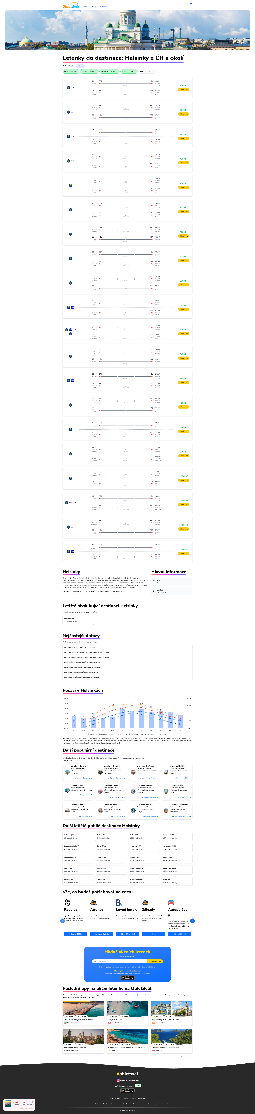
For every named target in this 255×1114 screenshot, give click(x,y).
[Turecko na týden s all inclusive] (171, 1037)
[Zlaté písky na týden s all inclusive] (83, 1009)
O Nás (105, 1104)
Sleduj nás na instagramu (129, 1080)
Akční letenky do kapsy (127, 1086)
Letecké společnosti (138, 1098)
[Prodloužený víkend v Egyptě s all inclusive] (127, 1037)
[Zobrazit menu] (190, 4)
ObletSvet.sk (115, 1104)
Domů (85, 7)
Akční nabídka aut (179, 934)
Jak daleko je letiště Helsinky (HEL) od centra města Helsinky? (87, 652)
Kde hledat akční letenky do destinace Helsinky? (82, 677)
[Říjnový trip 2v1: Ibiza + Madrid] (171, 1009)
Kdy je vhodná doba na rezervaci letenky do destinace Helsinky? (87, 657)
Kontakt (97, 1104)
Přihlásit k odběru (155, 962)
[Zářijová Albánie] (127, 1009)
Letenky (93, 7)
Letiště (125, 1098)
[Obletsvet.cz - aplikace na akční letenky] (127, 978)
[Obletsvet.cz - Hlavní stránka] (71, 4)
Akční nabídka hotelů (127, 934)
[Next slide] (192, 921)
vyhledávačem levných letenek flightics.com (139, 995)
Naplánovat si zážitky (101, 934)
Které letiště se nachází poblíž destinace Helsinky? (82, 662)
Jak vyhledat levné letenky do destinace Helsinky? (82, 667)
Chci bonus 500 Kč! (75, 934)
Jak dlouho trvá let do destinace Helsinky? (79, 647)
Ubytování (103, 7)
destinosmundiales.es (144, 1104)
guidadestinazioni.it (162, 1104)
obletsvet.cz (130, 1111)
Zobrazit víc (184, 89)
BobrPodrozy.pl (128, 1104)
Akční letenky (115, 1098)
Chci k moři (153, 934)
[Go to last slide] (62, 921)
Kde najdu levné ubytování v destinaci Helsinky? (81, 672)
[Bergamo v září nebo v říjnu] (83, 1037)
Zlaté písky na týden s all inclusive (23, 1105)
